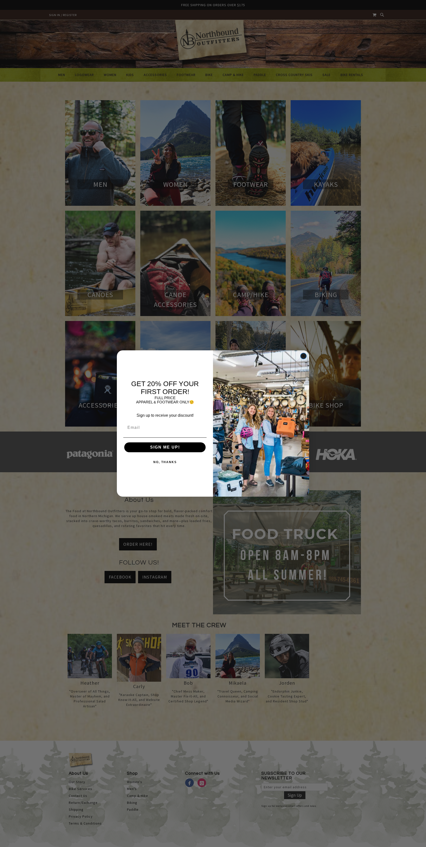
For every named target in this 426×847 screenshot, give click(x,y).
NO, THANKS (165, 462)
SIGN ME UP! (165, 447)
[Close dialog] (303, 356)
